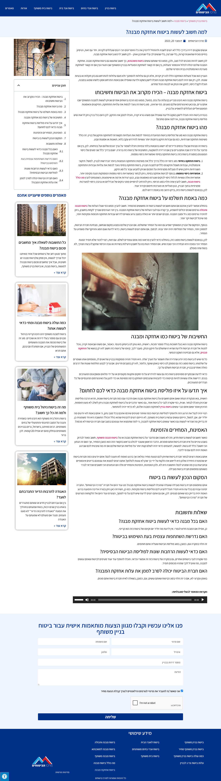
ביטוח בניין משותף (197, 21)
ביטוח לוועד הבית (150, 742)
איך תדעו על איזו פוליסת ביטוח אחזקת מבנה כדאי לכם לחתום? (42, 125)
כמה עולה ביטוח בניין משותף (189, 756)
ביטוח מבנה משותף (105, 756)
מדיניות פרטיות (62, 772)
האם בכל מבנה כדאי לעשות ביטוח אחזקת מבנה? (40, 151)
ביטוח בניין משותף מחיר (191, 749)
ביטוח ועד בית (66, 8)
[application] (140, 599)
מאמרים (9, 8)
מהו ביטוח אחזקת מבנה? (49, 106)
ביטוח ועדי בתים (89, 8)
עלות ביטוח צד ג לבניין (192, 763)
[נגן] (202, 599)
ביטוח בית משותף (43, 8)
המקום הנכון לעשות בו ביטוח (47, 138)
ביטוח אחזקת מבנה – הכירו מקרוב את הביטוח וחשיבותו (43, 99)
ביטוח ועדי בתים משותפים (145, 749)
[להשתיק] (87, 599)
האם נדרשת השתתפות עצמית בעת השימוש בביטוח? (39, 161)
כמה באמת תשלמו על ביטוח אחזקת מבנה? (40, 112)
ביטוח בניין (110, 8)
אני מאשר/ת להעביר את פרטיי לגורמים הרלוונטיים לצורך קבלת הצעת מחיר (140, 691)
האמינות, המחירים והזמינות (47, 132)
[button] (18, 85)
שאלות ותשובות (54, 143)
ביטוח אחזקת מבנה (105, 770)
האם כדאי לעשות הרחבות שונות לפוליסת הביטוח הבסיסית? (40, 170)
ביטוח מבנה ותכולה (105, 742)
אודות (24, 8)
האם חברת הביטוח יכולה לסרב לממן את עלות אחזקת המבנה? (38, 180)
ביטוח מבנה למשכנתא (103, 749)
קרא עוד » (60, 272)
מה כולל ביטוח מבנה (104, 763)
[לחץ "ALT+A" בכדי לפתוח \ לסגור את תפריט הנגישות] (4, 776)
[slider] (79, 599)
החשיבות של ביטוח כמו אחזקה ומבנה (43, 117)
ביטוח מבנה (180, 21)
